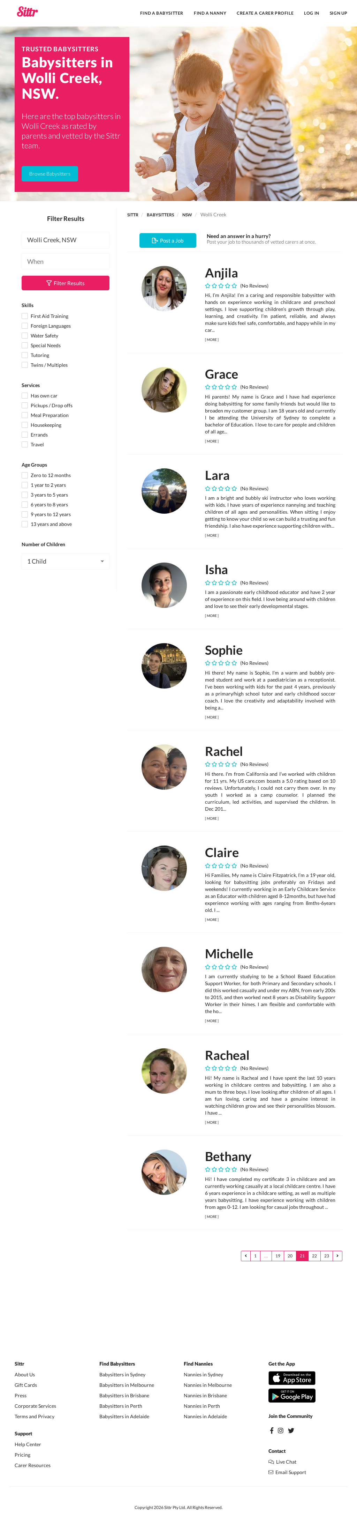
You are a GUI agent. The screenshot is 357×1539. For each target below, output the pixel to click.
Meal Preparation (49, 415)
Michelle (229, 953)
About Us (25, 1374)
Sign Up (339, 13)
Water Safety (44, 336)
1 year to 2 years (48, 485)
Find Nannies (198, 1364)
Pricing (22, 1455)
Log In (311, 13)
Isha (216, 569)
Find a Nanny (210, 13)
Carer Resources (33, 1465)
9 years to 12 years (50, 514)
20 (290, 1255)
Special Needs (45, 345)
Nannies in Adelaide (205, 1416)
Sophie (224, 649)
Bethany (228, 1156)
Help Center (28, 1444)
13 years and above (51, 524)
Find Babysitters (117, 1364)
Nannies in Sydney (203, 1374)
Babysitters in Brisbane (124, 1395)
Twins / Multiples (49, 365)
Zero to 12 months (50, 475)
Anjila (221, 272)
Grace (221, 373)
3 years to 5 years (49, 495)
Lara (217, 475)
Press (20, 1395)
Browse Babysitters (49, 174)
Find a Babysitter (161, 13)
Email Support (289, 1472)
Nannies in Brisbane (205, 1395)
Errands (39, 435)
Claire (222, 852)
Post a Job (170, 240)
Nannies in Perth (202, 1406)
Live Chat (285, 1462)
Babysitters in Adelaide (124, 1416)
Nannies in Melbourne (208, 1385)
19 (277, 1255)
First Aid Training (49, 316)
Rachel (224, 751)
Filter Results (68, 283)
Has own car (44, 396)
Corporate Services (35, 1406)
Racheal (227, 1055)
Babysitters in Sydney (122, 1374)
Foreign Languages (50, 326)
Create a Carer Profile (265, 13)
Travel (37, 444)
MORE (212, 339)
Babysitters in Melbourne (126, 1385)
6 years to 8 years (49, 504)
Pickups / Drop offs (51, 405)
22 (314, 1255)
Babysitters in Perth (120, 1406)
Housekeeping (45, 425)
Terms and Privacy (34, 1416)
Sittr (132, 214)
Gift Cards (26, 1385)
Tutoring (39, 355)
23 (326, 1255)
